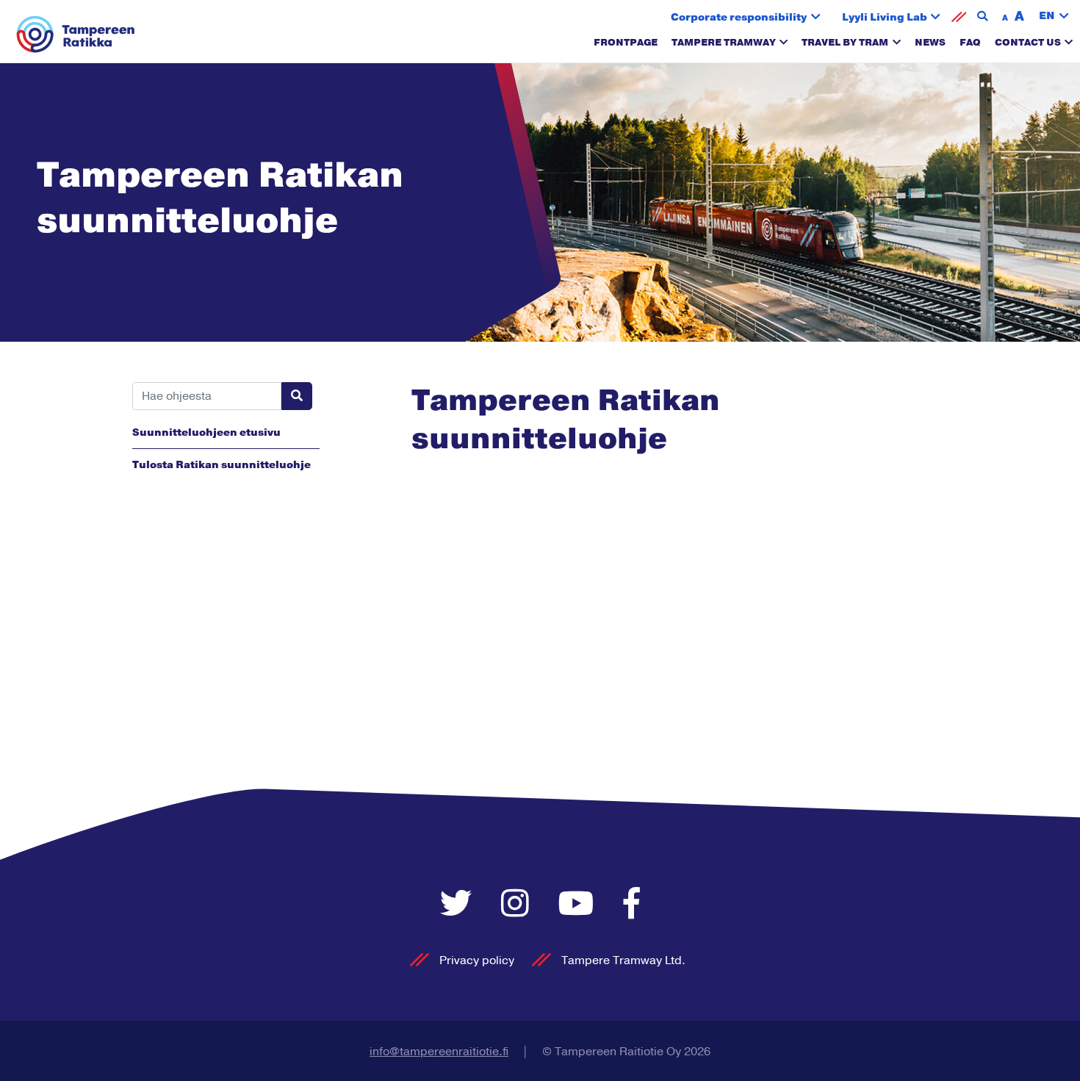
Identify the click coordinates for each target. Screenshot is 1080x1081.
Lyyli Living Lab (884, 17)
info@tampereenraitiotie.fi (439, 1051)
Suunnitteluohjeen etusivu (206, 432)
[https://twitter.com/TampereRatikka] (459, 905)
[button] (1054, 16)
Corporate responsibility (739, 17)
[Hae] (296, 396)
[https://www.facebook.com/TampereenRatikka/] (632, 905)
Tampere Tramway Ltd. (623, 960)
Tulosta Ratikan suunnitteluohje (221, 465)
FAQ (970, 42)
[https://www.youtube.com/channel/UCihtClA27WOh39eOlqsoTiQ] (580, 905)
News (930, 42)
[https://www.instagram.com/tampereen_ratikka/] (518, 905)
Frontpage (626, 42)
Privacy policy (476, 960)
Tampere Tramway (724, 42)
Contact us (1028, 42)
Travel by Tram (845, 42)
